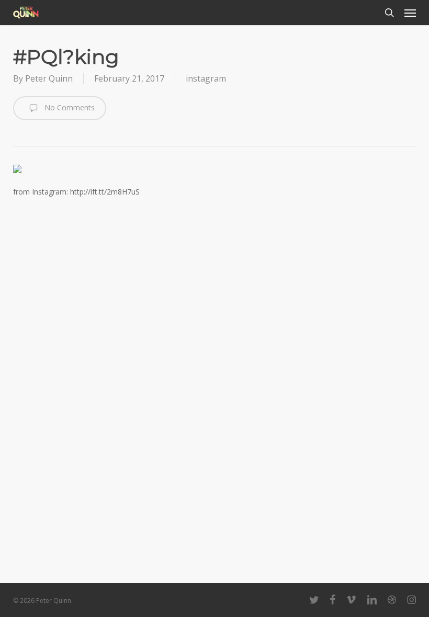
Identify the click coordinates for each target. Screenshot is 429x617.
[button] (410, 12)
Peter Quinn (49, 78)
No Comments (68, 107)
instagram (206, 78)
